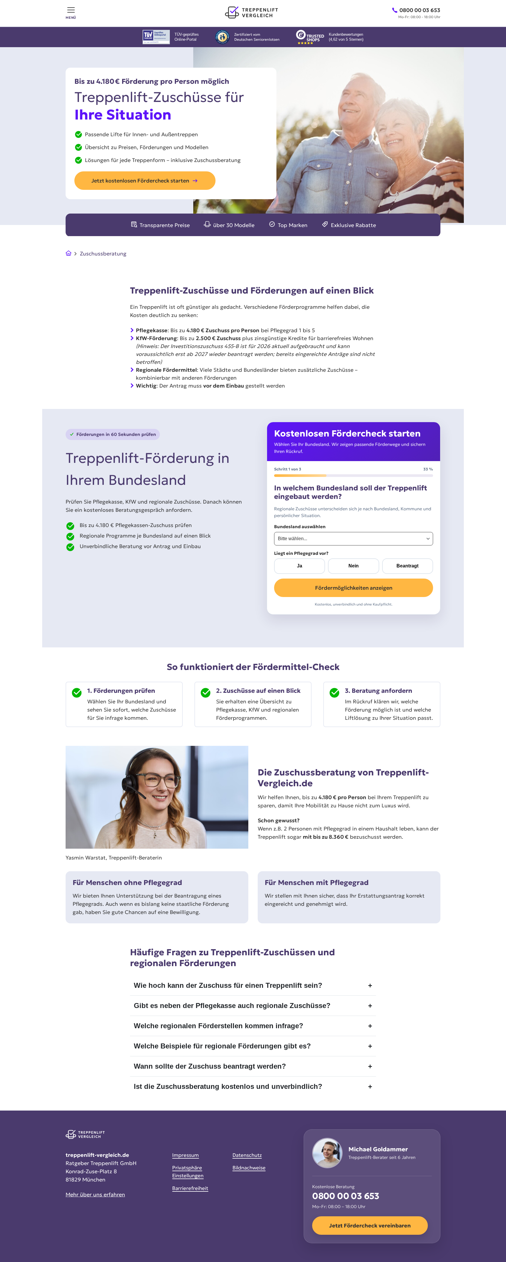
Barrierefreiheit (190, 1188)
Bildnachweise (249, 1167)
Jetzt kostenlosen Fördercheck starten (140, 180)
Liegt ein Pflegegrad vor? (301, 553)
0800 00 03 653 (346, 1196)
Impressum (185, 1155)
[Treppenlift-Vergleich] (68, 254)
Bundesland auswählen (300, 526)
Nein (353, 565)
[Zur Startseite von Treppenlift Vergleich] (253, 13)
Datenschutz (247, 1155)
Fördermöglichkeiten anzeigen (353, 587)
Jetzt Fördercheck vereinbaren (370, 1225)
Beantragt (407, 565)
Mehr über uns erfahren (95, 1194)
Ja (299, 565)
